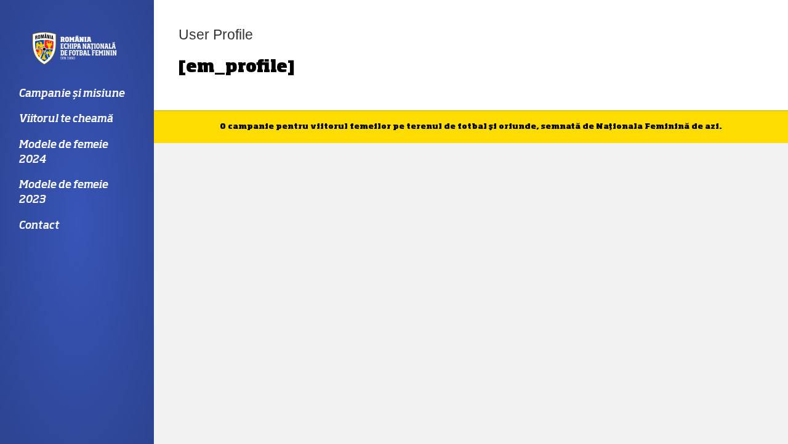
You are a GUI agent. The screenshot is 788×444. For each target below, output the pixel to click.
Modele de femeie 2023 (63, 192)
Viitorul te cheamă (65, 119)
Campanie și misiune (71, 94)
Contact (38, 226)
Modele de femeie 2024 (63, 152)
